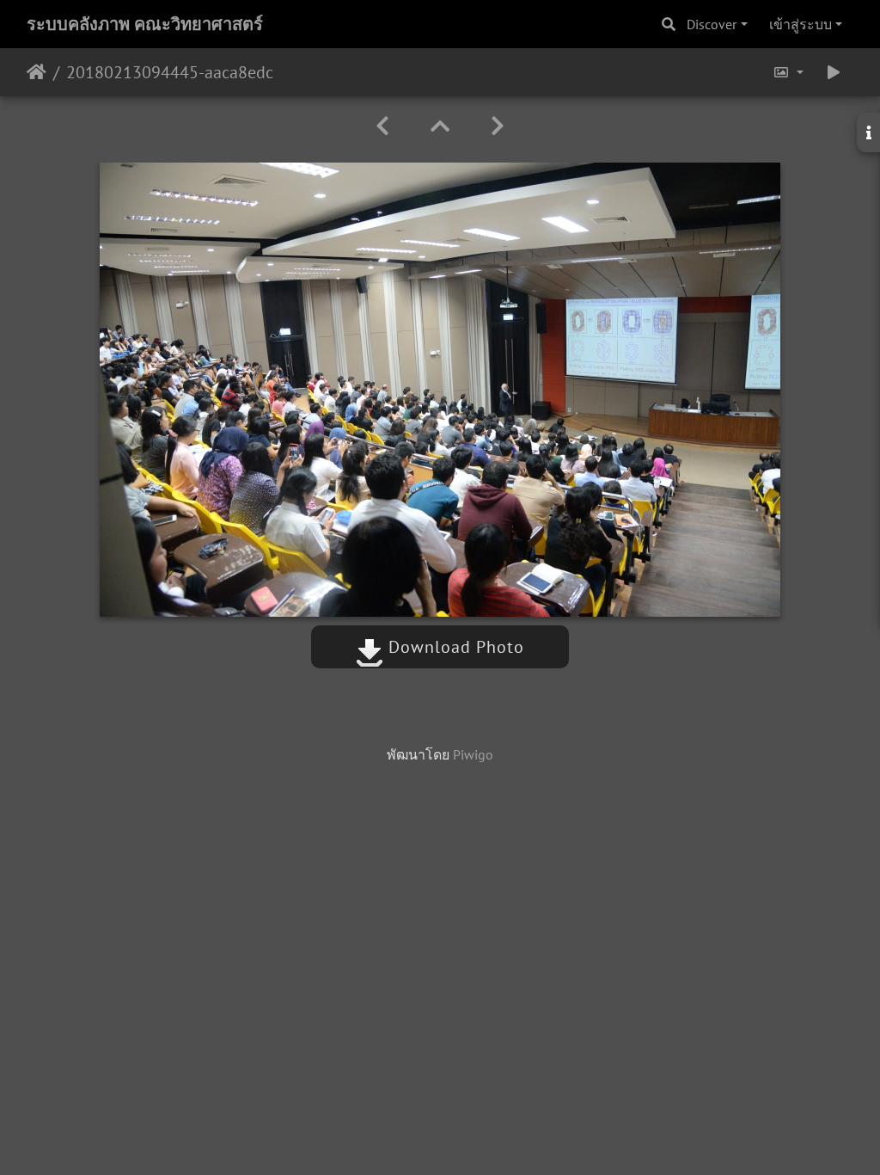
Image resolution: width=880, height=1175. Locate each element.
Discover (711, 24)
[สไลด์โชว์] (833, 72)
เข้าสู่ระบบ (800, 24)
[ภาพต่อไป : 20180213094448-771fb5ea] (497, 126)
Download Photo (453, 647)
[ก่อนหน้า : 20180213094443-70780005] (382, 126)
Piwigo (473, 754)
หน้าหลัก (36, 72)
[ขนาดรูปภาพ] (788, 72)
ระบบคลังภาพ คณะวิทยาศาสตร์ (145, 24)
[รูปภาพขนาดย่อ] (440, 126)
